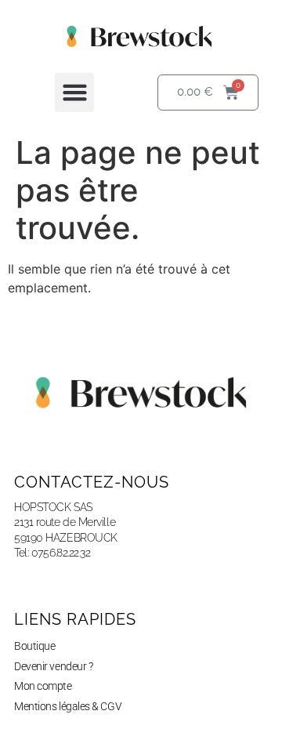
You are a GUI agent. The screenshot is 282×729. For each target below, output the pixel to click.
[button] (74, 92)
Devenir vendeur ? (53, 666)
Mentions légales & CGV (67, 706)
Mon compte (43, 686)
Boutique (34, 646)
